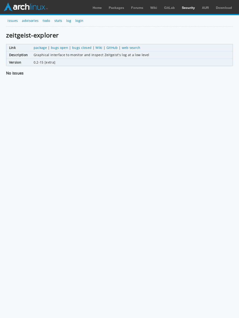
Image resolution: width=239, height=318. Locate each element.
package (40, 47)
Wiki (153, 8)
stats (58, 20)
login (79, 20)
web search (131, 47)
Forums (137, 8)
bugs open (59, 47)
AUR (205, 8)
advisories (30, 20)
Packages (116, 8)
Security (188, 8)
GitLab (169, 8)
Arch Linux (26, 7)
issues (12, 20)
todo (46, 20)
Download (224, 8)
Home (97, 8)
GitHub (112, 47)
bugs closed (82, 47)
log (68, 20)
